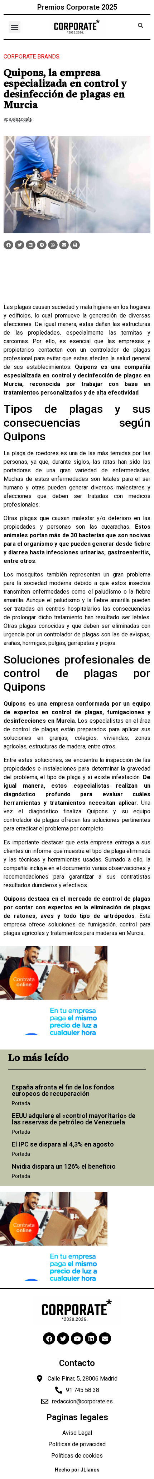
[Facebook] (49, 1338)
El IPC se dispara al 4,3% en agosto (63, 1144)
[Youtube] (77, 1338)
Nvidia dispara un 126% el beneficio (64, 1166)
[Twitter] (63, 1338)
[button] (14, 27)
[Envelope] (105, 1338)
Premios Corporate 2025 (77, 7)
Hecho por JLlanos (77, 1470)
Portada (21, 1103)
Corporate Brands (31, 56)
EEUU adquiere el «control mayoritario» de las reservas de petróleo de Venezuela (73, 1119)
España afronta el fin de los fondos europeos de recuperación (63, 1090)
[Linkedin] (91, 1338)
